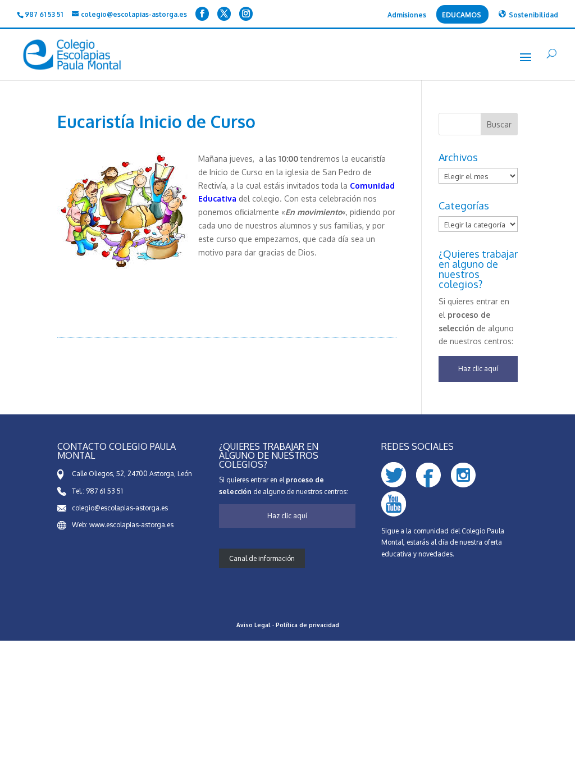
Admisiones (406, 15)
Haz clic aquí (478, 368)
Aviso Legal (253, 625)
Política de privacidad (307, 625)
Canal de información (262, 558)
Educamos (461, 15)
